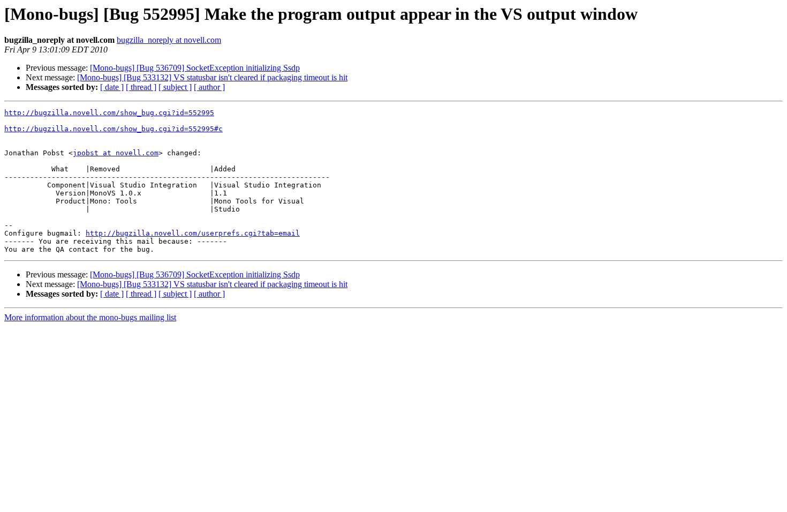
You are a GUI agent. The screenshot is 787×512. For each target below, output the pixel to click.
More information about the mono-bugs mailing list (90, 317)
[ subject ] (175, 87)
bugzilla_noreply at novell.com (169, 39)
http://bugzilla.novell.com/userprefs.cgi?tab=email (193, 233)
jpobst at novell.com (115, 153)
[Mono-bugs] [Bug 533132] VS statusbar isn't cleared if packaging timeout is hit (212, 77)
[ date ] (112, 87)
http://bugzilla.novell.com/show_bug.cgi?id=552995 (109, 113)
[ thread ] (141, 87)
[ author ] (209, 87)
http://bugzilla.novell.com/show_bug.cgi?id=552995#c (113, 129)
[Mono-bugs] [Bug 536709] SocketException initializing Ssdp (195, 67)
